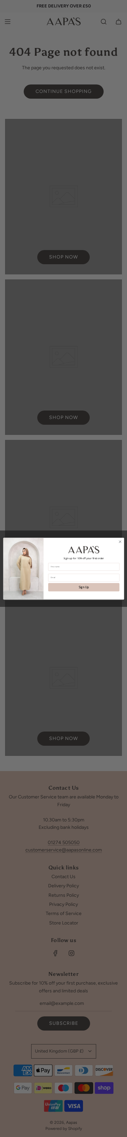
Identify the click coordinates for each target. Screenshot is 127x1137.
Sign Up (84, 587)
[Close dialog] (120, 541)
